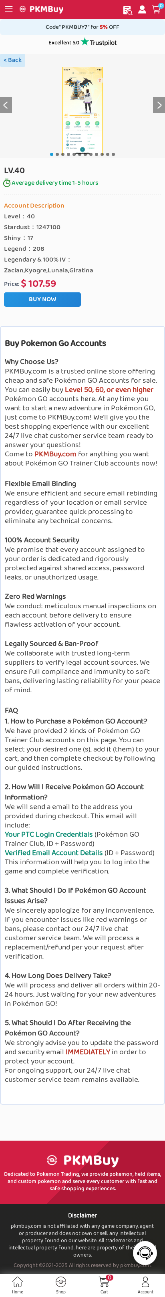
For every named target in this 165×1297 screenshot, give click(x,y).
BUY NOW (42, 299)
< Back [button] (13, 60)
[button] (156, 9)
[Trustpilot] (98, 43)
